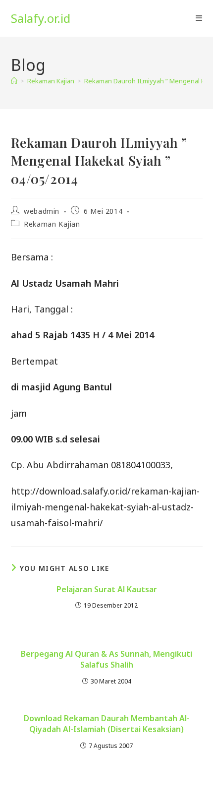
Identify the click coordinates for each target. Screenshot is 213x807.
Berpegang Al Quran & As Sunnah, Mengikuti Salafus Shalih (106, 659)
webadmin (41, 211)
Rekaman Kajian (52, 224)
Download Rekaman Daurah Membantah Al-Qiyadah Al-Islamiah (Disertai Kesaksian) (107, 724)
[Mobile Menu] (199, 18)
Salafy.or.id (40, 18)
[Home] (14, 80)
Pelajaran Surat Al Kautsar (106, 589)
